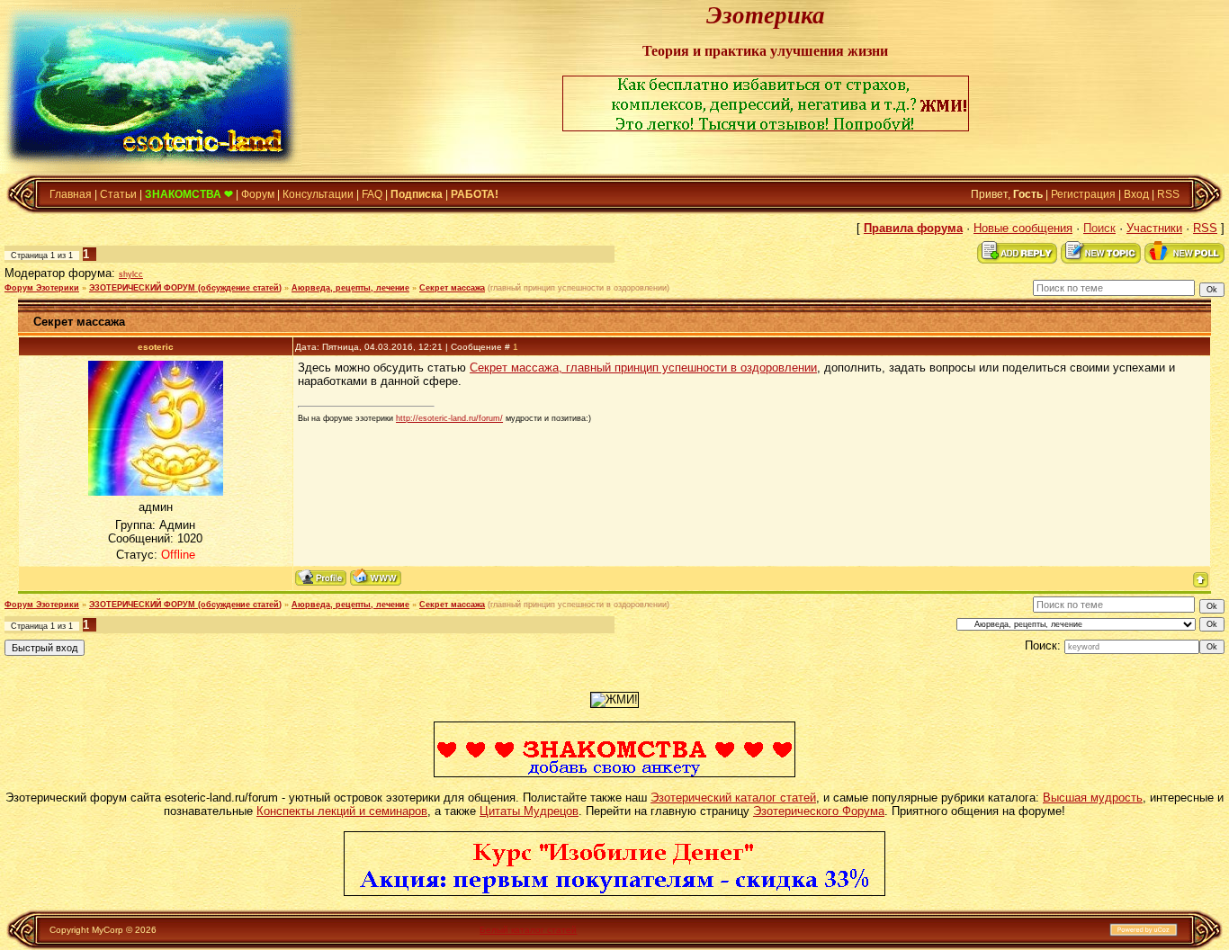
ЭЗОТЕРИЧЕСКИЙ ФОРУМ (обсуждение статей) (185, 287)
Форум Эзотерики (41, 287)
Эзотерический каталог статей (733, 797)
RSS (1168, 194)
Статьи (118, 194)
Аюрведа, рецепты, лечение (350, 287)
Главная (70, 194)
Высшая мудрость (1093, 797)
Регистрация (1083, 194)
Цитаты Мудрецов (529, 811)
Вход (1136, 194)
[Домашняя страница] (375, 577)
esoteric (156, 347)
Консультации (318, 194)
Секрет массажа (452, 287)
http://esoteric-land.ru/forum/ (449, 418)
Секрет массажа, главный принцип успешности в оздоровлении (643, 367)
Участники (1154, 228)
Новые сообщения (1022, 228)
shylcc (131, 274)
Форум (257, 194)
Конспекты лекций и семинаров (341, 811)
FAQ (372, 194)
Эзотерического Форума (818, 811)
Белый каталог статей (528, 930)
